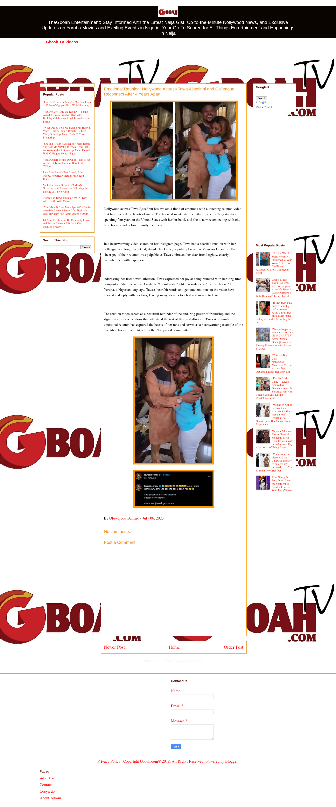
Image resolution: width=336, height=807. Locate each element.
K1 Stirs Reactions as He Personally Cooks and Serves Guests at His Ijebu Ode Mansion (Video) (66, 223)
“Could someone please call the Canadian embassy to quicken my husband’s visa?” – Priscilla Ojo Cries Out (274, 462)
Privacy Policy (109, 761)
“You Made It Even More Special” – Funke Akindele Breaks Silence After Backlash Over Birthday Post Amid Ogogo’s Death (67, 210)
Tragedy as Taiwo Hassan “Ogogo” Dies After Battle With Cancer (65, 199)
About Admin (50, 797)
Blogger (231, 761)
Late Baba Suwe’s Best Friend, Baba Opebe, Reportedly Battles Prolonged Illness (63, 175)
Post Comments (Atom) (184, 660)
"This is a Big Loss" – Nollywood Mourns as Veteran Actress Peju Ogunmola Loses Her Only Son (274, 363)
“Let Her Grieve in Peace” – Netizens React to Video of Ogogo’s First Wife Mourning (67, 103)
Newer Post (114, 647)
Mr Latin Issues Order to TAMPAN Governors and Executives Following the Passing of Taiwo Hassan (65, 188)
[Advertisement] (168, 60)
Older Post (233, 647)
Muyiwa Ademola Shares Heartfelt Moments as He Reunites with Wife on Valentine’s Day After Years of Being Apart (274, 439)
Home (174, 647)
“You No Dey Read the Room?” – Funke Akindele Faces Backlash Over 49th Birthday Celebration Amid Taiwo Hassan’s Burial (66, 116)
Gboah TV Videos (62, 42)
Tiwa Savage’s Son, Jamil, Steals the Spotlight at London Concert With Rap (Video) (282, 483)
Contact (46, 784)
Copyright (47, 791)
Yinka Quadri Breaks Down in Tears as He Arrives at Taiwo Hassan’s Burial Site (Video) (66, 163)
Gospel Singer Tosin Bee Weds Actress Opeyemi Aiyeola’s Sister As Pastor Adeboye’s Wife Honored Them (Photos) (274, 288)
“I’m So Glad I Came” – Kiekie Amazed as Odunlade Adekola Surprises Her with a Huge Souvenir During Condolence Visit (274, 388)
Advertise (47, 778)
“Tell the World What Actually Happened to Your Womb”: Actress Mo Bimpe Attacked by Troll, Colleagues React (274, 263)
